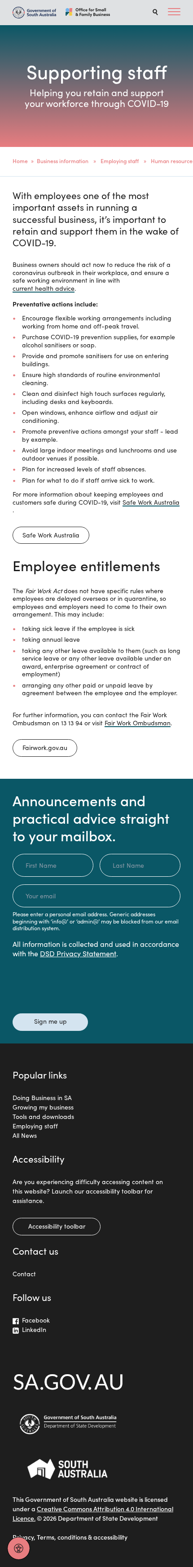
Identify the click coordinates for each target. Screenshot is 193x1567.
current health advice (44, 288)
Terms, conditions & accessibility (82, 1536)
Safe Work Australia (151, 502)
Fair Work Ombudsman (138, 723)
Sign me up (50, 1021)
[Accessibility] (19, 1548)
